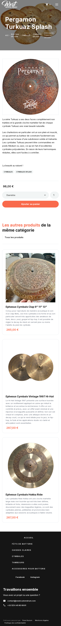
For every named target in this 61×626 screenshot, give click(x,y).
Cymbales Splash (24, 172)
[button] (48, 4)
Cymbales (8, 172)
